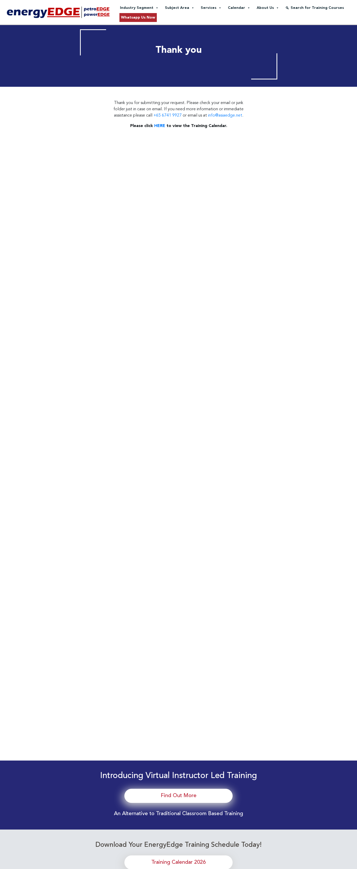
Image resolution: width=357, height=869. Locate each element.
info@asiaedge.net (225, 115)
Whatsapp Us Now (138, 17)
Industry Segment (136, 8)
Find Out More (179, 795)
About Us (265, 8)
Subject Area (177, 8)
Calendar (236, 8)
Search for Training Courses (317, 8)
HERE (159, 126)
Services (208, 8)
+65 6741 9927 (167, 115)
